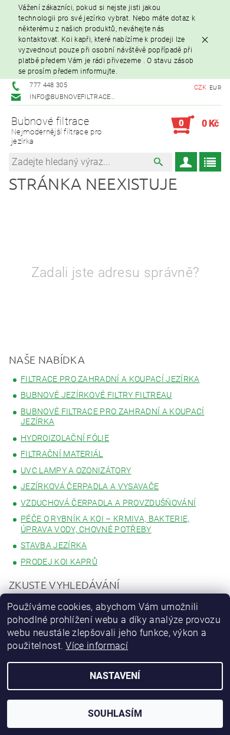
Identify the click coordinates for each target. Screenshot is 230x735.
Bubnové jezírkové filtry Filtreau (96, 395)
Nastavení (115, 675)
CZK (200, 87)
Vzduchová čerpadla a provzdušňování (108, 502)
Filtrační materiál (62, 454)
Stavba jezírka (54, 545)
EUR (215, 87)
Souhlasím (115, 713)
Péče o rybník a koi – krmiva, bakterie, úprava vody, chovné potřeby (105, 524)
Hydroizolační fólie (65, 438)
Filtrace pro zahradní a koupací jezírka (110, 379)
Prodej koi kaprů (59, 561)
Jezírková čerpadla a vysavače (90, 486)
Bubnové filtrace (56, 130)
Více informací (96, 645)
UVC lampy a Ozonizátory (76, 470)
